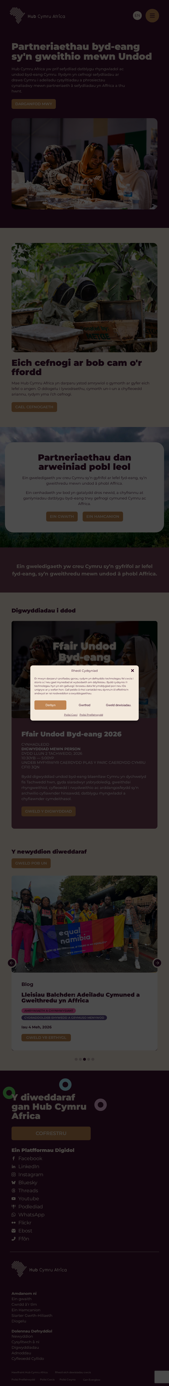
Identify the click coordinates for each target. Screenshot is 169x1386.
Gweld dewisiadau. (118, 705)
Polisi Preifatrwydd (91, 714)
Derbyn (50, 705)
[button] (132, 670)
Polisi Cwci (70, 714)
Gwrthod (84, 705)
